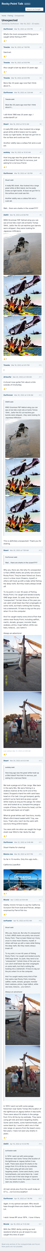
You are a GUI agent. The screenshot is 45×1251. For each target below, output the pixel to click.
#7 (41, 152)
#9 (41, 215)
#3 (41, 63)
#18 (40, 921)
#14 (40, 761)
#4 (41, 78)
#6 (41, 124)
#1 (41, 29)
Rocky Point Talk (16, 3)
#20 (40, 1198)
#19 (40, 1144)
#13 (40, 550)
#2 (41, 47)
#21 (40, 1224)
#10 (40, 365)
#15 (40, 842)
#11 (40, 377)
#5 (41, 92)
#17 (40, 900)
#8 (41, 173)
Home (4, 16)
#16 (40, 854)
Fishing (10, 16)
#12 (40, 395)
